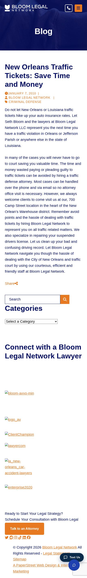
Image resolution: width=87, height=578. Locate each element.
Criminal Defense (25, 102)
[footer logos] (43, 404)
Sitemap (19, 559)
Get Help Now (20, 372)
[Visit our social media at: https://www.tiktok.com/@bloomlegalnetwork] (20, 538)
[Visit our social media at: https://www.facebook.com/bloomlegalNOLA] (29, 538)
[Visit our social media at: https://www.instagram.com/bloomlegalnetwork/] (16, 538)
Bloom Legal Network (59, 547)
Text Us (75, 557)
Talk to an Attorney (24, 528)
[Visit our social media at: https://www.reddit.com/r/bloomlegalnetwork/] (12, 538)
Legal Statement (56, 553)
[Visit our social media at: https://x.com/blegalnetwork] (7, 538)
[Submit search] (64, 299)
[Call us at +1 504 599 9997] (68, 8)
